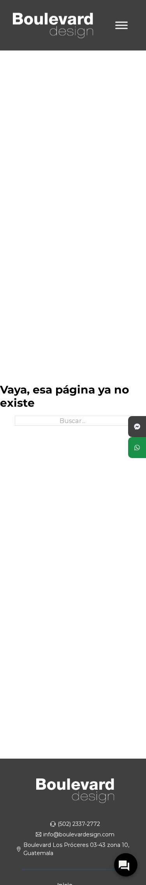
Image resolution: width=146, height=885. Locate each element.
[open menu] (121, 25)
